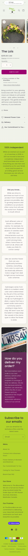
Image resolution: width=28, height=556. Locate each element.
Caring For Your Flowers (11, 470)
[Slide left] (10, 48)
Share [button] (6, 110)
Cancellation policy (15, 552)
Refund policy (12, 546)
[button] (4, 10)
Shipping (3, 58)
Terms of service (9, 549)
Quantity (4, 61)
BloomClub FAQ (8, 474)
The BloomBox (12, 544)
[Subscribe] (23, 437)
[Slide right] (17, 48)
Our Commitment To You (12, 466)
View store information (11, 85)
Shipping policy (21, 549)
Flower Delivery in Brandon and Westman (12, 461)
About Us (6, 449)
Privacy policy (22, 546)
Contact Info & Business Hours (12, 454)
